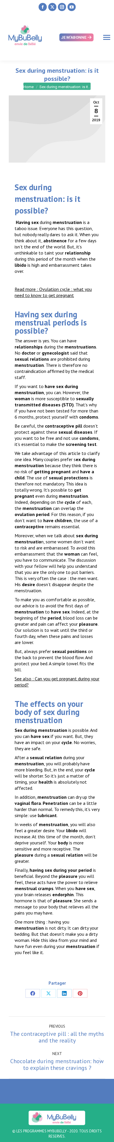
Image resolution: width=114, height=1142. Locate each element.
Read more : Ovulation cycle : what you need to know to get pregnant (53, 292)
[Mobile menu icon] (106, 37)
